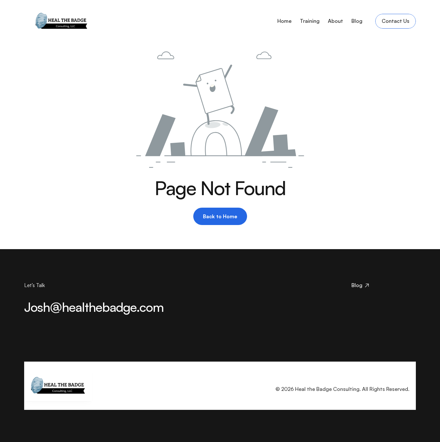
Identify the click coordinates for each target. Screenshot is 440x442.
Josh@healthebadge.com (94, 307)
